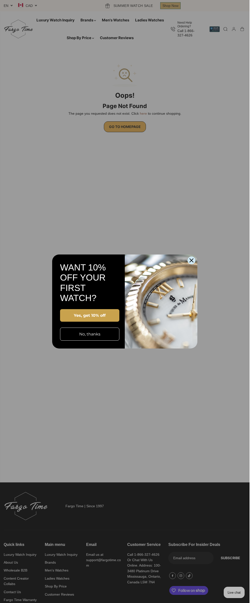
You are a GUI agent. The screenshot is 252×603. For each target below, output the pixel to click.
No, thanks (89, 334)
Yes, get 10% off (90, 315)
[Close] (191, 260)
